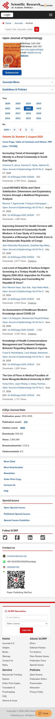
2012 (28, 118)
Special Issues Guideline (17, 520)
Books (5, 652)
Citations (24, 55)
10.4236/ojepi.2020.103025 (20, 215)
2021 (18, 108)
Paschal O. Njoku (29, 165)
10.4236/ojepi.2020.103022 (20, 299)
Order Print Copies (11, 683)
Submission (12, 72)
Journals (18, 23)
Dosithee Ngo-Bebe (39, 245)
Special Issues (37, 665)
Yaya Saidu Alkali (40, 287)
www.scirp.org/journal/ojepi (31, 49)
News (5, 665)
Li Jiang (32, 383)
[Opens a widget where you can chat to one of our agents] (43, 713)
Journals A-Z (8, 643)
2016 (28, 113)
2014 (7, 118)
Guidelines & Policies (14, 89)
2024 (28, 103)
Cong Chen (7, 383)
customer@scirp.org (16, 556)
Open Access (36, 674)
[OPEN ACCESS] (46, 5)
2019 (38, 108)
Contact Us (9, 485)
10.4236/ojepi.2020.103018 (20, 395)
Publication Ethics (38, 679)
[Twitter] (5, 537)
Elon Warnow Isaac (11, 287)
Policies (35, 669)
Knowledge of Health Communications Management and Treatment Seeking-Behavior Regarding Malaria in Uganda (24, 344)
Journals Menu (11, 82)
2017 (18, 113)
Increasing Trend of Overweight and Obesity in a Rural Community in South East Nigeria (24, 157)
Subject (5, 647)
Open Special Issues (14, 507)
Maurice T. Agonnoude (13, 203)
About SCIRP (38, 638)
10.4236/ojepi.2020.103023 (20, 257)
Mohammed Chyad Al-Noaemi (36, 318)
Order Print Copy (12, 479)
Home (8, 23)
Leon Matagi (30, 352)
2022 (7, 108)
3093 (22, 428)
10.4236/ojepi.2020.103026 (20, 177)
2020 (28, 108)
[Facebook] (17, 537)
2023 (38, 103)
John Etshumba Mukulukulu (15, 245)
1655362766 (13, 567)
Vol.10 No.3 (37, 169)
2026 (7, 103)
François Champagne (35, 203)
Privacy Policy (36, 692)
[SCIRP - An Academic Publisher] (21, 5)
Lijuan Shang (21, 383)
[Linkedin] (30, 537)
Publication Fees (38, 660)
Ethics (33, 643)
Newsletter (9, 473)
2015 (38, 113)
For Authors (35, 652)
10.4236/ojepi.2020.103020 (20, 330)
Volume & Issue (9, 700)
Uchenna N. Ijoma (11, 165)
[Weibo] (42, 537)
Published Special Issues (17, 514)
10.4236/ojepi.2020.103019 (20, 364)
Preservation (36, 683)
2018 (7, 113)
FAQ (6, 491)
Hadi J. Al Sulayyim (11, 318)
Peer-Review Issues (39, 656)
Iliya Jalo (26, 287)
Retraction (35, 687)
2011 (38, 118)
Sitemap (6, 656)
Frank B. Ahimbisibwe (12, 352)
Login (7, 14)
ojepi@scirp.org (34, 52)
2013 (18, 118)
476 (26, 422)
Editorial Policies (38, 647)
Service (7, 669)
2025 (18, 103)
